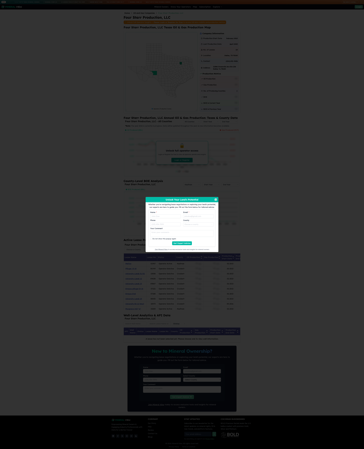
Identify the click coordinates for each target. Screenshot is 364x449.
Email (186, 212)
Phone (152, 220)
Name (153, 212)
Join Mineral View (161, 249)
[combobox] (198, 224)
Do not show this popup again (164, 239)
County (186, 220)
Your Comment (156, 228)
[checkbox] (151, 238)
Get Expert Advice (182, 243)
